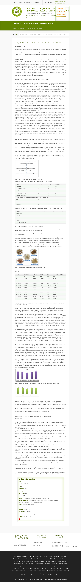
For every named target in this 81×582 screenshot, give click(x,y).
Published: (21, 516)
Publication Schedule (30, 559)
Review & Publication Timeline (37, 561)
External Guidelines (62, 561)
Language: (21, 493)
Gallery (19, 556)
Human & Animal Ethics (51, 561)
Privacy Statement (51, 570)
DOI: (20, 514)
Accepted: (21, 511)
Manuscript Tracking (26, 556)
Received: (21, 507)
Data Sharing (46, 566)
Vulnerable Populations (18, 563)
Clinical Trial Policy (29, 563)
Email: (20, 504)
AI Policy (53, 566)
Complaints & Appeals (18, 566)
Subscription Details (61, 570)
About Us (20, 554)
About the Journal (48, 556)
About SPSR (63, 556)
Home (16, 34)
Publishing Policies (17, 568)
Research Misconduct (63, 563)
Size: (20, 486)
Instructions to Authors (46, 554)
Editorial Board (27, 554)
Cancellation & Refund (21, 570)
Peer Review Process (24, 561)
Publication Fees (60, 568)
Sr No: (20, 481)
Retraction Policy (28, 566)
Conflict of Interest (39, 563)
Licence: (21, 495)
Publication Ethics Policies (62, 566)
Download (23, 519)
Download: (21, 488)
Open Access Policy (27, 568)
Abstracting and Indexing (42, 559)
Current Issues (36, 554)
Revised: (21, 509)
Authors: (21, 498)
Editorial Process (54, 559)
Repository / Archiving (50, 568)
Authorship (47, 563)
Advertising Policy (32, 570)
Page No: (21, 484)
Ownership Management (18, 559)
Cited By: (21, 491)
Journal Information (37, 556)
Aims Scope (56, 556)
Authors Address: (23, 500)
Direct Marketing (41, 570)
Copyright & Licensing (38, 568)
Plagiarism (54, 563)
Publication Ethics (38, 566)
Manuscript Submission (58, 554)
